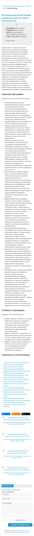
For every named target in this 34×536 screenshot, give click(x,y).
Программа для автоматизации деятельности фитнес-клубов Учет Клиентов (14, 404)
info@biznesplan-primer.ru (22, 530)
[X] (26, 414)
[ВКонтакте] (6, 414)
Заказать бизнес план (22, 532)
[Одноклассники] (16, 414)
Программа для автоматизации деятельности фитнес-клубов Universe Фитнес (15, 384)
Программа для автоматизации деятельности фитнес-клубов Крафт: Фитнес (15, 394)
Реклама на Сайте (10, 532)
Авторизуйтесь (6, 490)
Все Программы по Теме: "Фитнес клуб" (17, 363)
